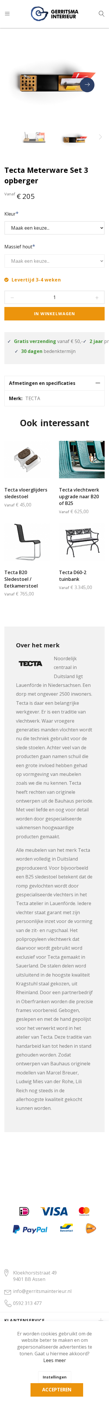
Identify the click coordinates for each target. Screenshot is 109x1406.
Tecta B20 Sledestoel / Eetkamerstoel (21, 579)
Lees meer (54, 1360)
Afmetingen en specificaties (42, 383)
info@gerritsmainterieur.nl (42, 1291)
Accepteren (57, 1389)
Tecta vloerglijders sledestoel (25, 493)
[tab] (54, 383)
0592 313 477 (27, 1303)
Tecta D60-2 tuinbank (72, 575)
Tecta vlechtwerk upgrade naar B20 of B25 (79, 496)
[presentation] (87, 85)
